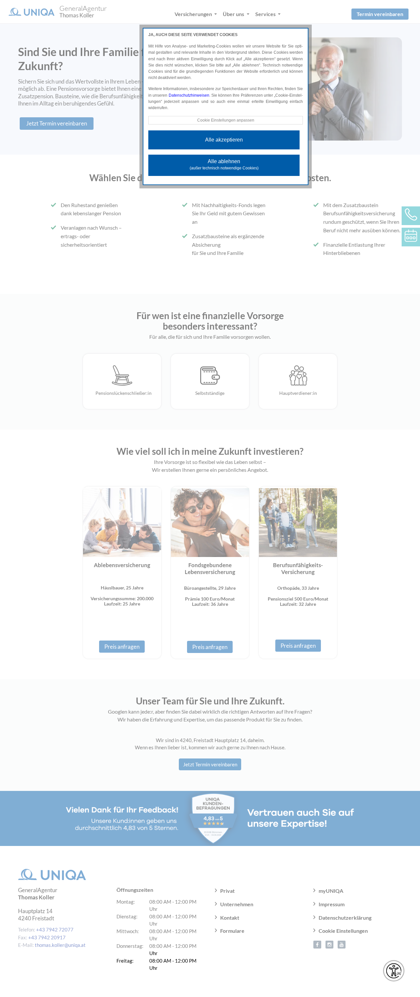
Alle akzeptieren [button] (224, 140)
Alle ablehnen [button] (224, 164)
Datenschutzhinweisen (189, 95)
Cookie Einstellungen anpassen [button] (225, 120)
